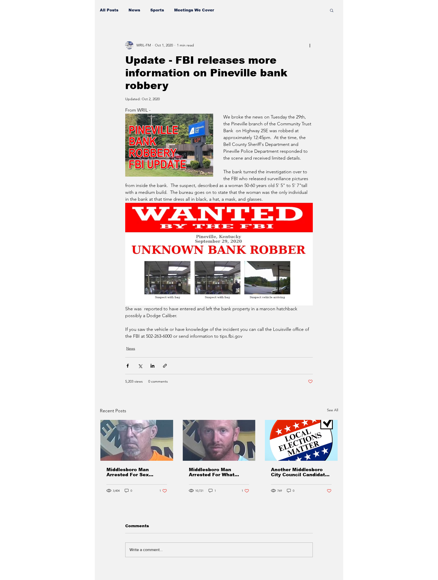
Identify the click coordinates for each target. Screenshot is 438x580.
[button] (331, 10)
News (134, 10)
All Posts (109, 10)
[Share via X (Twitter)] (140, 365)
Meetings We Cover (194, 10)
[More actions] (310, 45)
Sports (157, 10)
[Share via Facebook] (127, 365)
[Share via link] (164, 365)
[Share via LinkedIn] (152, 365)
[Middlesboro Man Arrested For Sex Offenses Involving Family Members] (136, 440)
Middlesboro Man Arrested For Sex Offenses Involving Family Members (129, 472)
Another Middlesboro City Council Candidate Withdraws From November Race (299, 472)
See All (332, 410)
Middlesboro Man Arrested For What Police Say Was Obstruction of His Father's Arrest (212, 472)
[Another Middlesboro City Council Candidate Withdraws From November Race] (301, 440)
